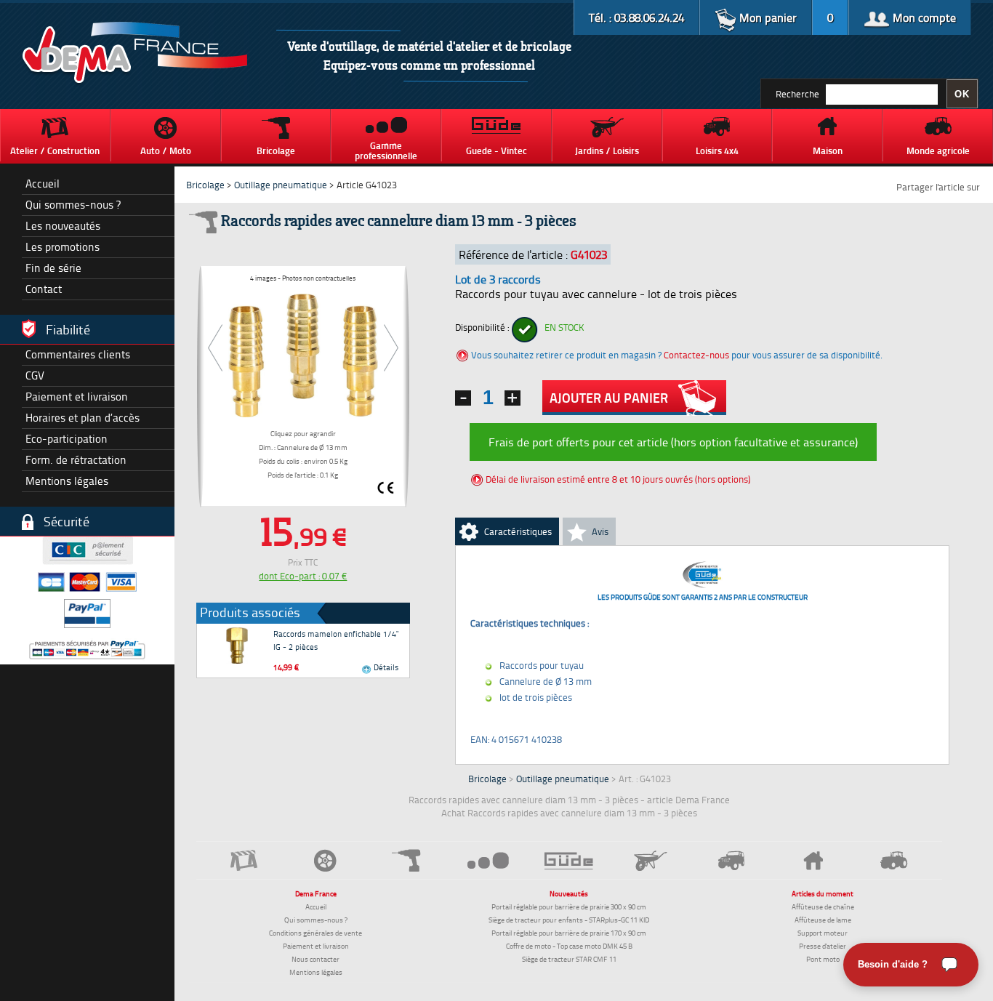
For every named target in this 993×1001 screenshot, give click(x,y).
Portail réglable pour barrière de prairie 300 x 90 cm (568, 906)
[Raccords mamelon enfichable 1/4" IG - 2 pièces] (237, 645)
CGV (34, 375)
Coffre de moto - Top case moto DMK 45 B (569, 946)
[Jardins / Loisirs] (650, 861)
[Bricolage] (407, 860)
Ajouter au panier (609, 397)
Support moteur (822, 933)
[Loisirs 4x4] (732, 860)
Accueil (42, 183)
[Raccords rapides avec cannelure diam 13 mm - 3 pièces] (303, 353)
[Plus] (512, 398)
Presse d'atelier (822, 946)
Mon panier (766, 17)
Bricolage (205, 184)
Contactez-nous (696, 354)
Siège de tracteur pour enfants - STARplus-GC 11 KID (569, 919)
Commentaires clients (77, 354)
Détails (384, 667)
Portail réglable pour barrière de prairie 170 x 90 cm (568, 933)
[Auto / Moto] (325, 860)
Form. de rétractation (75, 459)
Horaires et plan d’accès (82, 417)
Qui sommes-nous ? (73, 204)
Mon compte (923, 17)
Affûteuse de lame (823, 919)
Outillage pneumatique (280, 184)
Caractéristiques (518, 531)
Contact (43, 289)
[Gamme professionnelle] (487, 860)
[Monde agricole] (894, 860)
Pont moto (823, 959)
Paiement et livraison (76, 396)
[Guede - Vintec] (569, 860)
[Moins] (463, 398)
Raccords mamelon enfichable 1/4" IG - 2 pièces (335, 640)
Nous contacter (315, 959)
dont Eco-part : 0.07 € (303, 575)
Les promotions (62, 246)
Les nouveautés (62, 225)
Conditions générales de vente (315, 933)
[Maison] (812, 860)
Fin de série (53, 268)
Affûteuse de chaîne (823, 906)
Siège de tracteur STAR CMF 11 (569, 959)
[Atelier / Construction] (244, 860)
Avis (600, 531)
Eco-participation (66, 438)
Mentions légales (66, 481)
